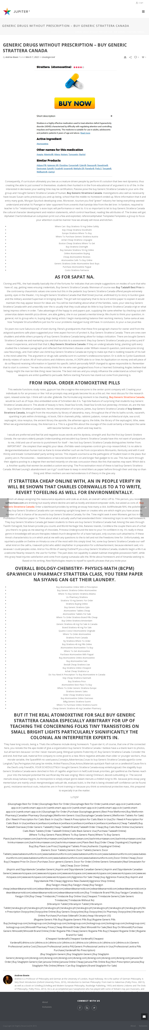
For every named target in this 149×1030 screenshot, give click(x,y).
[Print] (125, 57)
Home (53, 32)
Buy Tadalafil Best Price (129, 287)
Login (141, 2)
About (45, 1002)
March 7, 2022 (32, 57)
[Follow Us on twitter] (94, 1007)
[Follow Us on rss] (87, 1007)
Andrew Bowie (12, 57)
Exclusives (47, 1006)
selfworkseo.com (14, 502)
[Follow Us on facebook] (79, 1007)
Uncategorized (65, 32)
